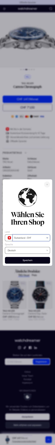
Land (7, 232)
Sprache (9, 244)
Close (47, 184)
